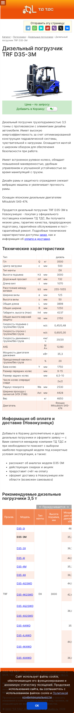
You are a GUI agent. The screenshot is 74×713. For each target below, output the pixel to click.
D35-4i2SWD (24, 583)
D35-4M (22, 566)
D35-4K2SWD (25, 594)
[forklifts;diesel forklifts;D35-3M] (52, 109)
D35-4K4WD (24, 646)
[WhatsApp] (35, 28)
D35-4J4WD (24, 635)
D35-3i (21, 528)
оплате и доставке (37, 239)
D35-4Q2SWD (25, 605)
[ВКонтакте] (67, 28)
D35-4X (21, 575)
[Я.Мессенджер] (41, 28)
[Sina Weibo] (48, 28)
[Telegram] (28, 28)
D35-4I (21, 558)
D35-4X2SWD (25, 615)
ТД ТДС (45, 9)
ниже (43, 234)
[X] (61, 28)
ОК (37, 705)
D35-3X (21, 548)
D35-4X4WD (24, 657)
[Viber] (54, 28)
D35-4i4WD (23, 625)
